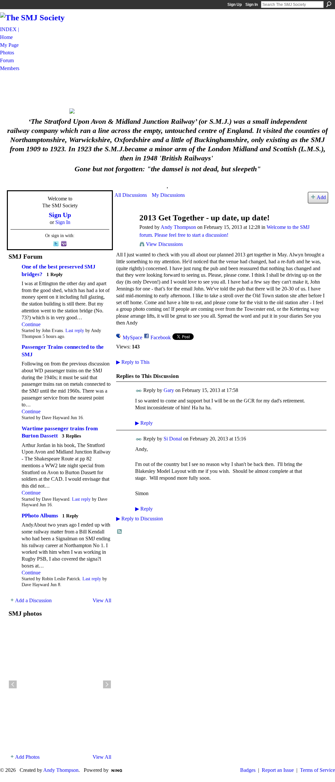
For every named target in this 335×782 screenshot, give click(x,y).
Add (321, 197)
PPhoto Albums (40, 515)
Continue (31, 324)
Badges (248, 770)
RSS (120, 532)
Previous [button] (13, 684)
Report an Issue (278, 770)
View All (102, 600)
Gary (169, 390)
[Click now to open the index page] (167, 111)
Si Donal (173, 438)
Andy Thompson (178, 227)
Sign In (251, 4)
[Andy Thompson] (125, 230)
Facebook (160, 337)
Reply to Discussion (139, 518)
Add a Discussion (33, 600)
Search (328, 4)
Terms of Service (317, 770)
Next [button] (107, 684)
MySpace (132, 337)
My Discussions (168, 195)
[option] (60, 684)
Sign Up (234, 4)
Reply (144, 423)
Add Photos (27, 757)
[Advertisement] (167, 89)
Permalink (139, 391)
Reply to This (133, 362)
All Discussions (131, 195)
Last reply (74, 330)
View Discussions (164, 244)
